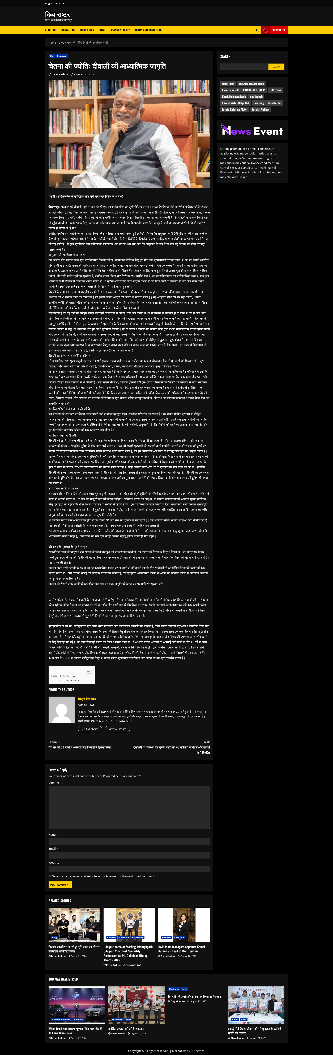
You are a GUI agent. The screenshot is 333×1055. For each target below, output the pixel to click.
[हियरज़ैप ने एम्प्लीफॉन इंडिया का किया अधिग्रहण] (196, 989)
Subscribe (278, 30)
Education (117, 1019)
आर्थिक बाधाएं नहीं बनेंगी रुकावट (126, 1028)
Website (54, 862)
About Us (50, 30)
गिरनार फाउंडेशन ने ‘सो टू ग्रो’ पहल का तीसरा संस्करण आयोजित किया (74, 948)
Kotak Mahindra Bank (234, 96)
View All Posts (117, 729)
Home (102, 30)
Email (53, 849)
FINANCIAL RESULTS (254, 90)
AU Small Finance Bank (251, 84)
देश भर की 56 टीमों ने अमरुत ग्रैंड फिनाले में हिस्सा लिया (80, 745)
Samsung (259, 103)
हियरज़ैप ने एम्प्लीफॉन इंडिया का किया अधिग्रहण (194, 996)
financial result (230, 90)
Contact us (68, 30)
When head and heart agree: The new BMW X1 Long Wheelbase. (75, 1030)
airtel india (228, 84)
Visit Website (90, 729)
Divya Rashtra (60, 74)
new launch (256, 96)
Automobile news (61, 1019)
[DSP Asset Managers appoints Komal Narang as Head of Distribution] (184, 925)
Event (235, 1019)
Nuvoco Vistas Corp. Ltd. (235, 103)
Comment (56, 783)
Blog (52, 56)
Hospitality (137, 937)
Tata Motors (274, 103)
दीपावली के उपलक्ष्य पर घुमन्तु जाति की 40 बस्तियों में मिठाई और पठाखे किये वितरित (171, 747)
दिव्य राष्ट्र (57, 14)
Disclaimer (87, 30)
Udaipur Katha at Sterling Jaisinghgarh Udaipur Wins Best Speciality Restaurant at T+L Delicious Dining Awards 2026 (128, 953)
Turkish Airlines (261, 109)
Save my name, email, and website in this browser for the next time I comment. (103, 876)
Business (112, 937)
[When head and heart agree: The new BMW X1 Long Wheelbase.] (77, 1005)
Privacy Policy (120, 30)
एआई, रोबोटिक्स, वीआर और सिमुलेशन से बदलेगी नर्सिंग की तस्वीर (254, 1030)
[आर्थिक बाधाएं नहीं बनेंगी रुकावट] (136, 1005)
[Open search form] (257, 30)
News (128, 1019)
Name (54, 835)
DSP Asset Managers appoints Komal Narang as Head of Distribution (181, 948)
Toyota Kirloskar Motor (235, 109)
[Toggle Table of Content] (87, 671)
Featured (62, 56)
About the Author (64, 676)
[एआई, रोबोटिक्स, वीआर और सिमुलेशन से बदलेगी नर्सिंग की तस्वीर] (256, 1005)
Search (225, 56)
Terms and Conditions (148, 30)
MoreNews (179, 1051)
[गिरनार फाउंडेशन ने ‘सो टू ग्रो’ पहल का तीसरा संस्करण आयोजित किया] (74, 925)
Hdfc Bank (275, 90)
